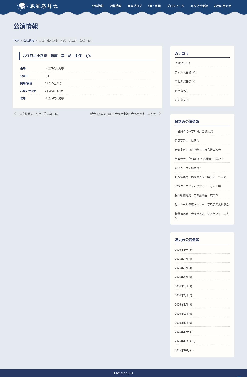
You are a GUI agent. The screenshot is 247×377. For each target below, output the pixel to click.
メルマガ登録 (199, 6)
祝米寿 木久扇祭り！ (188, 168)
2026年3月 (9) (183, 304)
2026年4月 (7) (183, 295)
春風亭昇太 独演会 (187, 140)
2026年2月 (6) (183, 313)
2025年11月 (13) (185, 341)
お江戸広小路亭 (54, 98)
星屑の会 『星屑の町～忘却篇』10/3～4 (199, 159)
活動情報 (115, 6)
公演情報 (98, 6)
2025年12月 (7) (184, 332)
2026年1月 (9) (183, 323)
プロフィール (175, 6)
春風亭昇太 (44, 6)
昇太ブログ (135, 6)
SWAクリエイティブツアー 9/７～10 (198, 186)
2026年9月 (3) (183, 259)
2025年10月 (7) (184, 350)
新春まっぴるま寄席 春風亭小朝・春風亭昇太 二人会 (123, 114)
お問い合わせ (222, 6)
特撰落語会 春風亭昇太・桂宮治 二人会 (200, 177)
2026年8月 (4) (183, 268)
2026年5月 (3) (183, 286)
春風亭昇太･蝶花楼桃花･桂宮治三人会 (198, 149)
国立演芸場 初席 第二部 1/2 (39, 114)
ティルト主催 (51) (185, 72)
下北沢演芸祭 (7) (185, 81)
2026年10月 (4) (184, 249)
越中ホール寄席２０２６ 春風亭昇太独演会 (202, 204)
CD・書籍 (154, 6)
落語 (177, 99)
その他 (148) (182, 63)
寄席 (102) (181, 90)
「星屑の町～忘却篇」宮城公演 (194, 131)
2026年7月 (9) (183, 277)
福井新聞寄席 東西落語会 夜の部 (196, 195)
